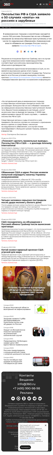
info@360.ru (26, 384)
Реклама (26, 392)
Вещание (26, 379)
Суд (9, 27)
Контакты (26, 375)
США (6, 27)
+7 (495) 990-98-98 (26, 388)
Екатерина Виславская (17, 134)
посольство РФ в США (30, 46)
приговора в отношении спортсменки (25, 77)
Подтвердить (25, 447)
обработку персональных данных (28, 439)
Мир (3, 27)
